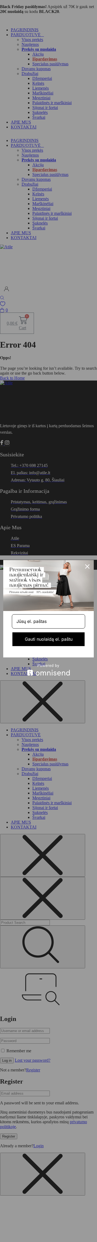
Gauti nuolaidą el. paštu (48, 639)
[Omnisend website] (48, 669)
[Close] (87, 566)
